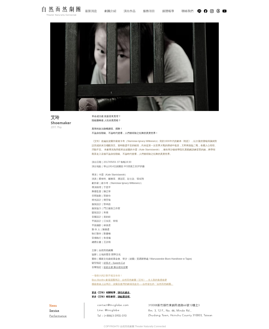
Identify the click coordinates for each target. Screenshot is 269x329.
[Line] (199, 11)
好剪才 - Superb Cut (114, 263)
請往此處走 (124, 292)
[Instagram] (212, 11)
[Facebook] (205, 11)
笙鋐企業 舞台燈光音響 (116, 267)
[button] (134, 66)
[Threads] (218, 11)
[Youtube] (224, 11)
